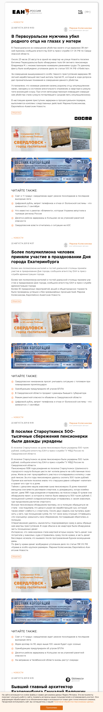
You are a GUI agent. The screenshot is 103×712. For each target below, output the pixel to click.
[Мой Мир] (86, 118)
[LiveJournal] (90, 118)
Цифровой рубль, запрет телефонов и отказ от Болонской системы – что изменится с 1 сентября (53, 204)
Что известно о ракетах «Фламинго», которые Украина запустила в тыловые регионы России (50, 212)
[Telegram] (83, 118)
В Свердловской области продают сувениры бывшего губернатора (50, 393)
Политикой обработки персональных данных (73, 702)
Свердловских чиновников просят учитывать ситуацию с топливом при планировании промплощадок (52, 383)
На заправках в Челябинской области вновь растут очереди (46, 660)
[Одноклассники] (79, 118)
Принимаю (51, 708)
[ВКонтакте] (76, 118)
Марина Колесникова (80, 28)
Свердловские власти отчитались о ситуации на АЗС (43, 225)
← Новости (17, 22)
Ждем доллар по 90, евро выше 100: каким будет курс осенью (48, 644)
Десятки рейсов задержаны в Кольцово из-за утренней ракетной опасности (49, 219)
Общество (16, 112)
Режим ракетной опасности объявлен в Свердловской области (48, 398)
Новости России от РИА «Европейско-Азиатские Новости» (21, 12)
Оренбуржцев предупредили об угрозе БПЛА (39, 389)
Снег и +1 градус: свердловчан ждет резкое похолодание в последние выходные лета (52, 197)
